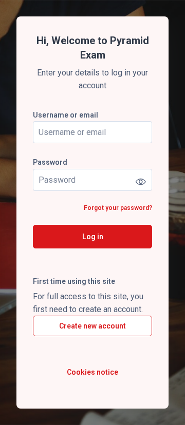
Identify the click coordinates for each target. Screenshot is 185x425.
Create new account (92, 326)
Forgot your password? (118, 207)
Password (50, 162)
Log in (92, 237)
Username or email (65, 115)
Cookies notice (92, 372)
